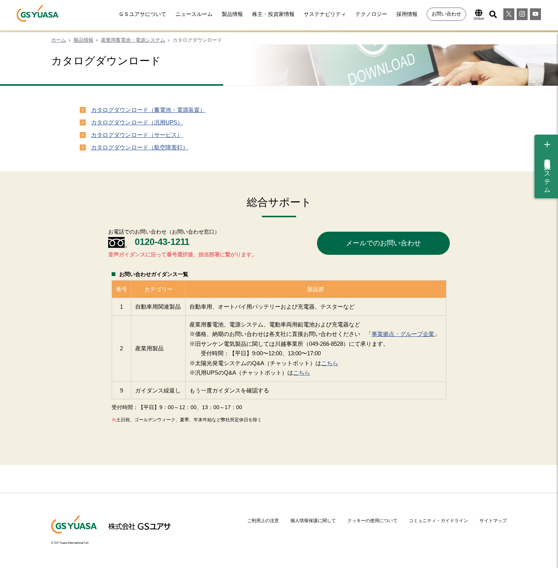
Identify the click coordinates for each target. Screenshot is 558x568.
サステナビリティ (325, 14)
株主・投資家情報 (273, 14)
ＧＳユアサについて (142, 14)
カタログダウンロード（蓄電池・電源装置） (148, 110)
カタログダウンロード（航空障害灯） (139, 147)
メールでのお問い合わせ (383, 243)
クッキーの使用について (372, 520)
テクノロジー (371, 14)
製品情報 (232, 14)
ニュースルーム (194, 14)
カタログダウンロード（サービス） (137, 135)
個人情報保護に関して (313, 520)
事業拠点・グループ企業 (403, 334)
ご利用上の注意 (263, 520)
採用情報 (407, 14)
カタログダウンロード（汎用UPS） (137, 122)
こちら (329, 363)
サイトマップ (493, 520)
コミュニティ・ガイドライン (438, 520)
